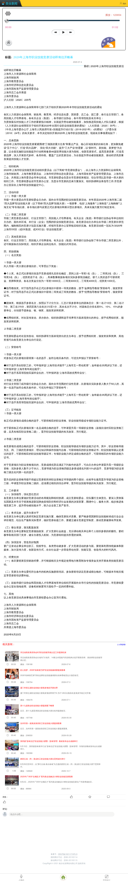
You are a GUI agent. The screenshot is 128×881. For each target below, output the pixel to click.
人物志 (21, 880)
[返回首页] (17, 42)
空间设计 (106, 880)
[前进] (71, 31)
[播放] (63, 32)
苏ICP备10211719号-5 (67, 854)
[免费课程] (107, 46)
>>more (121, 644)
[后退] (55, 31)
